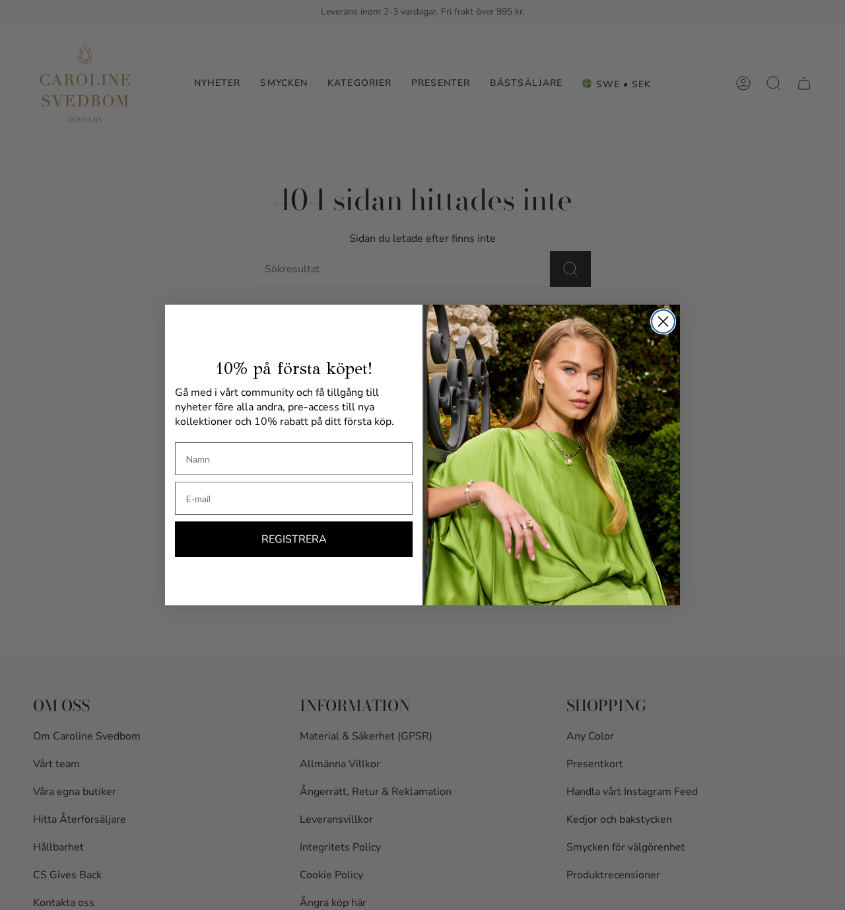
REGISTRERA (294, 539)
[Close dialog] (663, 321)
